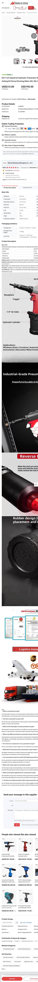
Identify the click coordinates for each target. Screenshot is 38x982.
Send (17, 825)
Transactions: (29, 167)
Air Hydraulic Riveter (8, 949)
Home (3, 12)
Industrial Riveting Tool (24, 949)
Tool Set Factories (8, 957)
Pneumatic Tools (21, 12)
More (3, 969)
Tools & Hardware (11, 12)
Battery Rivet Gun (22, 926)
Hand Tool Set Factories (23, 957)
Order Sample (31, 99)
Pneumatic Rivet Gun (32, 12)
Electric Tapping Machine (24, 932)
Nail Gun (4, 929)
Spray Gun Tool (28, 961)
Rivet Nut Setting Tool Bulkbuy (11, 966)
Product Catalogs (27, 922)
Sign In (4, 179)
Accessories (5, 932)
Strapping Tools (22, 929)
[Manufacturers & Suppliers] (19, 3)
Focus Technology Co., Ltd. (22, 975)
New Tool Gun (7, 961)
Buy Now (12, 979)
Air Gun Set (17, 961)
